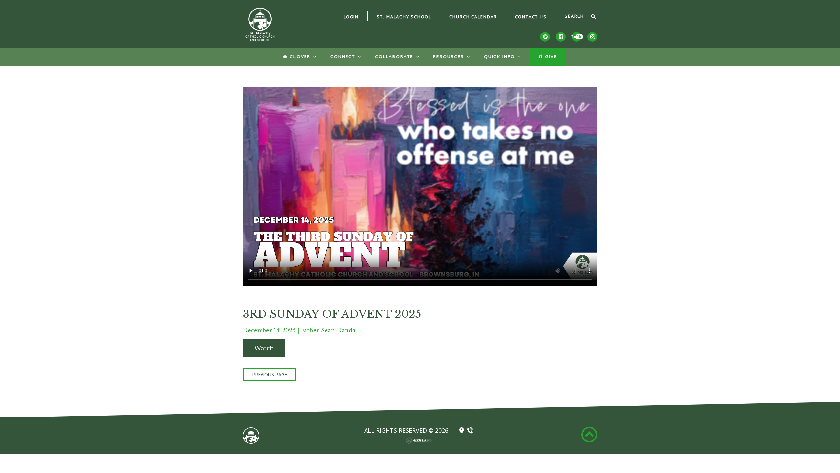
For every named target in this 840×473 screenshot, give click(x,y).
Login (351, 17)
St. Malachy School (404, 17)
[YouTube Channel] (576, 37)
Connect (342, 56)
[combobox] (577, 16)
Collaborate (394, 56)
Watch (264, 348)
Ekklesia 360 (419, 440)
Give (551, 56)
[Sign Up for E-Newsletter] (545, 37)
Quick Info (499, 56)
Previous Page (269, 375)
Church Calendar (473, 17)
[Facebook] (561, 37)
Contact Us (531, 17)
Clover (300, 56)
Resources (448, 56)
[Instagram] (592, 37)
